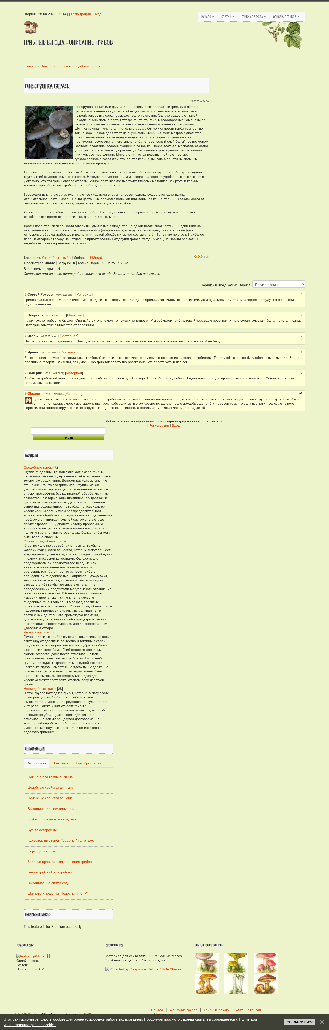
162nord (95, 257)
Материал (84, 294)
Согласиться (300, 1022)
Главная (30, 65)
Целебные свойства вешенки (50, 797)
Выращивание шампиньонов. (51, 808)
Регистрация (81, 13)
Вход (97, 13)
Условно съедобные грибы (45, 540)
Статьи (226, 16)
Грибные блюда (252, 16)
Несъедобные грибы (40, 688)
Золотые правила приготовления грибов (60, 861)
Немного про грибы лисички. (50, 776)
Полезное (60, 763)
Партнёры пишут (88, 763)
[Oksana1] (32, 398)
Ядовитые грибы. (37, 632)
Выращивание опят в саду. (49, 882)
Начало (206, 16)
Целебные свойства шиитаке (50, 787)
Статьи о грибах (248, 1009)
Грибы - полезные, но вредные (52, 819)
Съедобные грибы (86, 65)
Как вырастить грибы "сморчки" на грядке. (61, 840)
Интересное (36, 763)
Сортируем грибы (42, 850)
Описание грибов (285, 16)
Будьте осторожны (42, 829)
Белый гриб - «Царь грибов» (50, 872)
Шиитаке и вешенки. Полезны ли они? (58, 893)
